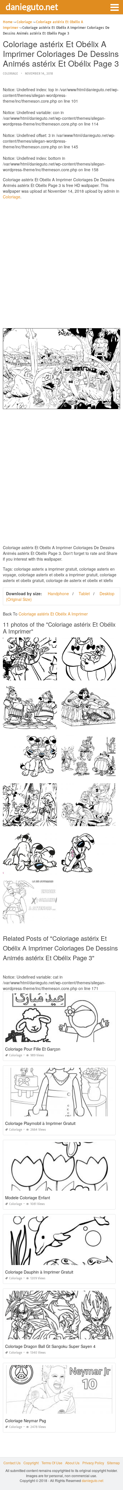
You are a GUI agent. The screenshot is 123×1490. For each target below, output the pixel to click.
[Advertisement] (61, 265)
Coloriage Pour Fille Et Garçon (32, 1049)
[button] (114, 7)
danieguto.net (32, 6)
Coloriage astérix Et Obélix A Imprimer (53, 614)
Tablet (84, 593)
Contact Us (12, 1462)
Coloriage (10, 73)
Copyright (31, 1462)
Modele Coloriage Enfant (27, 1197)
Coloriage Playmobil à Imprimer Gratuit (40, 1123)
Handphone (58, 593)
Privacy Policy (93, 1462)
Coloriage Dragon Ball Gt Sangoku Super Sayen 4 (50, 1346)
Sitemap (113, 1462)
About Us (72, 1462)
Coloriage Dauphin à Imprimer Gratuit (39, 1272)
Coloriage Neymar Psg (25, 1420)
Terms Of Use (51, 1462)
